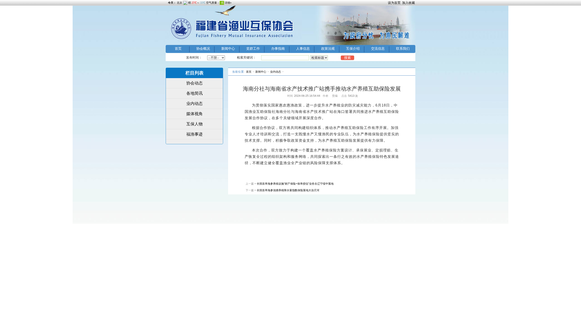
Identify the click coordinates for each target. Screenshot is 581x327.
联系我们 (403, 48)
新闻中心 (228, 48)
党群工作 (253, 48)
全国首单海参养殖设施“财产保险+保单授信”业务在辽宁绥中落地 (295, 183)
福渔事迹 (194, 134)
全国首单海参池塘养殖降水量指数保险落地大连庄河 (288, 190)
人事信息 (303, 48)
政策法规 (328, 48)
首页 (178, 48)
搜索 (347, 57)
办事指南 (278, 48)
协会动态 (194, 83)
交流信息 (378, 48)
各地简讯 (194, 93)
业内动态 (194, 103)
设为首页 (394, 3)
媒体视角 (194, 113)
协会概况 (203, 48)
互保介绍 (353, 48)
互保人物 (194, 124)
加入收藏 (408, 3)
